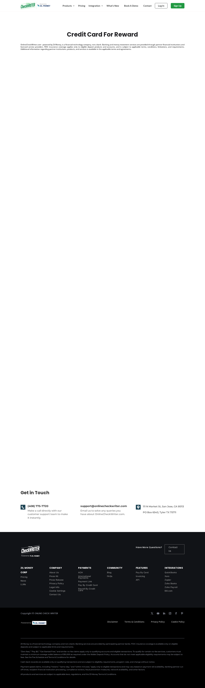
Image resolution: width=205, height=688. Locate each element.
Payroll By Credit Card (86, 590)
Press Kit (53, 576)
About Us (54, 572)
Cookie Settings (57, 591)
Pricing (81, 5)
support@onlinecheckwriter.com (103, 506)
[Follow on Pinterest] (182, 613)
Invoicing (140, 576)
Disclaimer (112, 621)
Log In (161, 5)
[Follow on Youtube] (158, 613)
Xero (167, 576)
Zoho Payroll (171, 587)
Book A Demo (131, 5)
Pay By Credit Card (88, 585)
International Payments (84, 577)
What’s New (113, 5)
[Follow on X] (152, 613)
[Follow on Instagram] (170, 613)
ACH (80, 572)
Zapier (168, 580)
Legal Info (54, 587)
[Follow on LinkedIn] (164, 613)
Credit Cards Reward (38, 443)
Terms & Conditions (134, 621)
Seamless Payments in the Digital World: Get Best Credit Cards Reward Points (78, 168)
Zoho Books (171, 583)
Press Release (56, 580)
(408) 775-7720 (38, 506)
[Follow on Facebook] (176, 613)
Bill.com (168, 591)
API (137, 580)
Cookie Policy (177, 621)
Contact (147, 5)
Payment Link (85, 581)
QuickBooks (171, 572)
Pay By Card (142, 572)
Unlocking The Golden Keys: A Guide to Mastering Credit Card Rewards (73, 304)
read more (29, 180)
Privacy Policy (56, 583)
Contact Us (173, 549)
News (23, 581)
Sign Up (177, 5)
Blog (109, 572)
